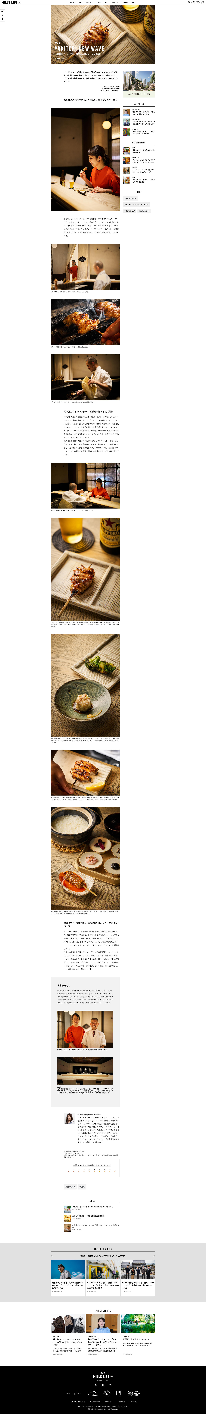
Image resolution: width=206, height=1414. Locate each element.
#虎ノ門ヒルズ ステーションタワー (136, 205)
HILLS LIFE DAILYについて (77, 1402)
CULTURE (98, 2)
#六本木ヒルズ (70, 1187)
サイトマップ (121, 1402)
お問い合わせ (109, 1402)
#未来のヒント (144, 211)
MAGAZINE (133, 1402)
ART (106, 2)
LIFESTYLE (89, 2)
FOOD (80, 2)
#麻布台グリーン (130, 198)
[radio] (68, 1171)
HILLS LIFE (11, 2)
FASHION (72, 2)
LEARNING (125, 2)
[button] (52, 1256)
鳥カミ (59, 1087)
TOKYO (134, 2)
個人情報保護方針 (95, 1402)
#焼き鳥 (82, 1187)
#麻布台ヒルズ (130, 211)
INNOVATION (114, 2)
